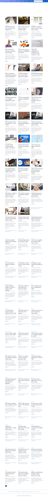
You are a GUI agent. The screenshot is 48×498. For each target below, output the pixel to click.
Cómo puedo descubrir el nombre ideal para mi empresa (10, 473)
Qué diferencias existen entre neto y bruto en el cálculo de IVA (10, 28)
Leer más (7, 37)
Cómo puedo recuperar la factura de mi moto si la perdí (23, 334)
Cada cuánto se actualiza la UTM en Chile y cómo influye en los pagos (11, 194)
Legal (19, 25)
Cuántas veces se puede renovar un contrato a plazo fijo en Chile (23, 357)
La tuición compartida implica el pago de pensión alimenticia (10, 241)
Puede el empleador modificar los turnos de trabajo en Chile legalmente (10, 288)
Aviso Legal (12, 491)
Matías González (34, 55)
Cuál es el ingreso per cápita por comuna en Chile (35, 146)
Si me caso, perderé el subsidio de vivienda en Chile (10, 264)
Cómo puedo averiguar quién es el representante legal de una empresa (23, 473)
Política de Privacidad (24, 491)
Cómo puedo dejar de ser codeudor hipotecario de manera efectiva (36, 194)
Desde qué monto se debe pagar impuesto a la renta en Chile (10, 123)
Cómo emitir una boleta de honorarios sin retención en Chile (24, 380)
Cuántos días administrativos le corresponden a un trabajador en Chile (35, 52)
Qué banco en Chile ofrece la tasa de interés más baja (36, 449)
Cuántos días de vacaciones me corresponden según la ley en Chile (37, 334)
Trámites (19, 48)
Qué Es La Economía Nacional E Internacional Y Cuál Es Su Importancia (11, 75)
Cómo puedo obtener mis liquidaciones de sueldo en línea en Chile (10, 450)
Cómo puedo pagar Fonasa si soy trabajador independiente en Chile (10, 99)
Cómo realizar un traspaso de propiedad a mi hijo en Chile (23, 194)
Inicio (11, 1)
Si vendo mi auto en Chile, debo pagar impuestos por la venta (36, 405)
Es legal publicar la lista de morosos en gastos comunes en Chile (24, 264)
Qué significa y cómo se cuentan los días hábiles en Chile (36, 264)
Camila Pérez (20, 197)
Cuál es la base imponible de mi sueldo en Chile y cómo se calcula (36, 241)
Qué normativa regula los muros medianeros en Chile (11, 404)
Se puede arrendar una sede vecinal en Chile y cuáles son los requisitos (23, 75)
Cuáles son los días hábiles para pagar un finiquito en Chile (23, 99)
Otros (6, 48)
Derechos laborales (34, 48)
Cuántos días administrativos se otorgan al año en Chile (10, 428)
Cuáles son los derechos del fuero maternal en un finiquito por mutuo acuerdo (37, 171)
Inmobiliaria (20, 72)
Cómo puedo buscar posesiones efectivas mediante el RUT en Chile (10, 311)
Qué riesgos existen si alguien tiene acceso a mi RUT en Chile (36, 380)
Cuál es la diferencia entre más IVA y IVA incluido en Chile (23, 405)
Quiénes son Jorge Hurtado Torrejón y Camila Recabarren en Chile (37, 473)
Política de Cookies (17, 491)
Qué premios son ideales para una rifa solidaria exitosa (23, 170)
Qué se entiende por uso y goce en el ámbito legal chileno (36, 287)
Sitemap (38, 491)
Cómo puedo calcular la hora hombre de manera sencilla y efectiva (10, 170)
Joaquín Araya (7, 31)
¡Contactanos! (34, 491)
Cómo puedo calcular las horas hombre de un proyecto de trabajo (23, 287)
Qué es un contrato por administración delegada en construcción (24, 123)
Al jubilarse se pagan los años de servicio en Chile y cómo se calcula (36, 28)
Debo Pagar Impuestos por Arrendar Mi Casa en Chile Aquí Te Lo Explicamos (10, 381)
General (19, 167)
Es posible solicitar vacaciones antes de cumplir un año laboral (10, 146)
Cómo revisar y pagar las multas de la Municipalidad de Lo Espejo (24, 51)
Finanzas (19, 215)
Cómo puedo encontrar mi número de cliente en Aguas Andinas (36, 311)
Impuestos (6, 25)
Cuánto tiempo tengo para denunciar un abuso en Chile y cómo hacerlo (36, 218)
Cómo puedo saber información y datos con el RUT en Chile (23, 428)
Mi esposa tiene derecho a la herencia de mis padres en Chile (23, 146)
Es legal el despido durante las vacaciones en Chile (23, 240)
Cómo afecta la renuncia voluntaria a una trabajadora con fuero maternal (36, 100)
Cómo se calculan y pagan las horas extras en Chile (10, 333)
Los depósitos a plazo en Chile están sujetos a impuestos (23, 311)
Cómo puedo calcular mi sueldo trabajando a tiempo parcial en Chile (37, 123)
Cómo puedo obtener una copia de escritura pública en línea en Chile (10, 218)
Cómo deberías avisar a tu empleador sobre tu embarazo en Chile (23, 450)
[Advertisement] (24, 8)
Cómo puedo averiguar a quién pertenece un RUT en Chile (37, 357)
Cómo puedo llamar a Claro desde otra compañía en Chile (37, 428)
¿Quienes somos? (29, 491)
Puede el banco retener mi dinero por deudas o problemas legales (23, 28)
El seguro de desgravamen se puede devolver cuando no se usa (23, 218)
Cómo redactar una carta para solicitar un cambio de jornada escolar (11, 357)
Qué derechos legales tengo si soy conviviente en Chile (37, 74)
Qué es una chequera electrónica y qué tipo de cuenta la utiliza (10, 51)
